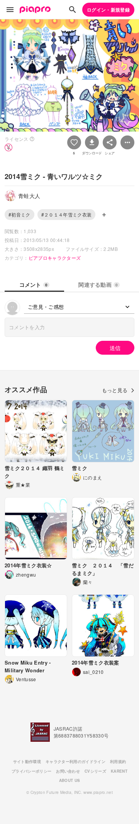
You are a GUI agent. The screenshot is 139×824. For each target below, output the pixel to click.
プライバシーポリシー (31, 771)
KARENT (119, 771)
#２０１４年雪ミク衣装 (66, 214)
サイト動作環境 (27, 761)
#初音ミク (19, 214)
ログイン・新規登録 (108, 9)
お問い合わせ (68, 771)
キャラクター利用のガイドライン (75, 761)
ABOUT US (69, 780)
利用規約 (118, 761)
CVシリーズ (95, 771)
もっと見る (115, 390)
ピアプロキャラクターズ (55, 257)
